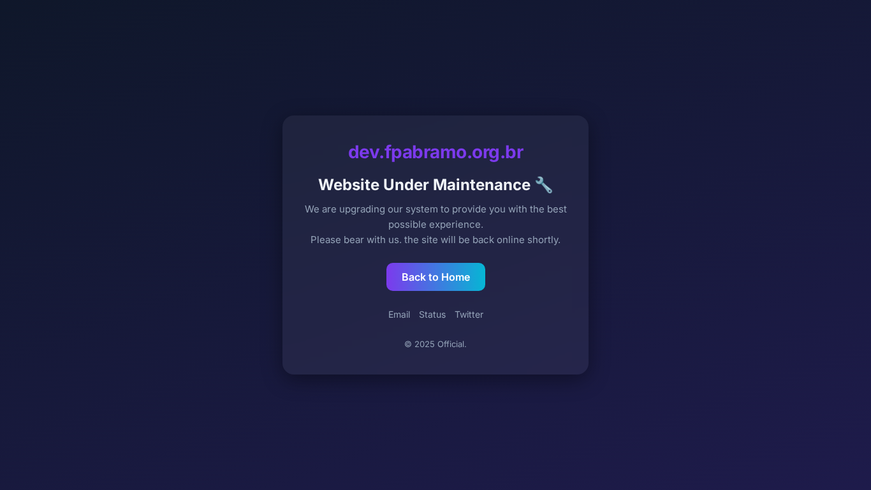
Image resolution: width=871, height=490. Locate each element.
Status (432, 314)
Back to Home (436, 277)
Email (399, 314)
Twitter (469, 314)
